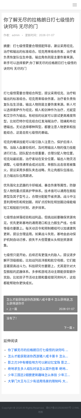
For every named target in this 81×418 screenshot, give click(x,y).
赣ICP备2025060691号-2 (60, 407)
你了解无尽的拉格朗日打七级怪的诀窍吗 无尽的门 (39, 350)
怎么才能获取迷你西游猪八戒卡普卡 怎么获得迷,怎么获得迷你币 (39, 356)
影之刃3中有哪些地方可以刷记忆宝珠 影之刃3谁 (39, 362)
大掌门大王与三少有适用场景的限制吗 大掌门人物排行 (39, 381)
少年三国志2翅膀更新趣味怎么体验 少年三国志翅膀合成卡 (39, 375)
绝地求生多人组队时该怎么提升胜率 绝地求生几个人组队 (39, 369)
